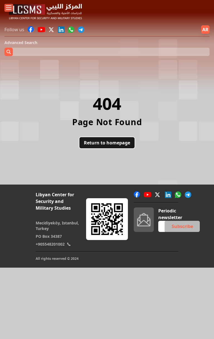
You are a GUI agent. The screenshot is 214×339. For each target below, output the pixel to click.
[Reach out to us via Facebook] (31, 29)
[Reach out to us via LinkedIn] (61, 29)
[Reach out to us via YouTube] (41, 29)
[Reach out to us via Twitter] (51, 29)
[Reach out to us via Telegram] (81, 29)
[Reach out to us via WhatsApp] (71, 29)
